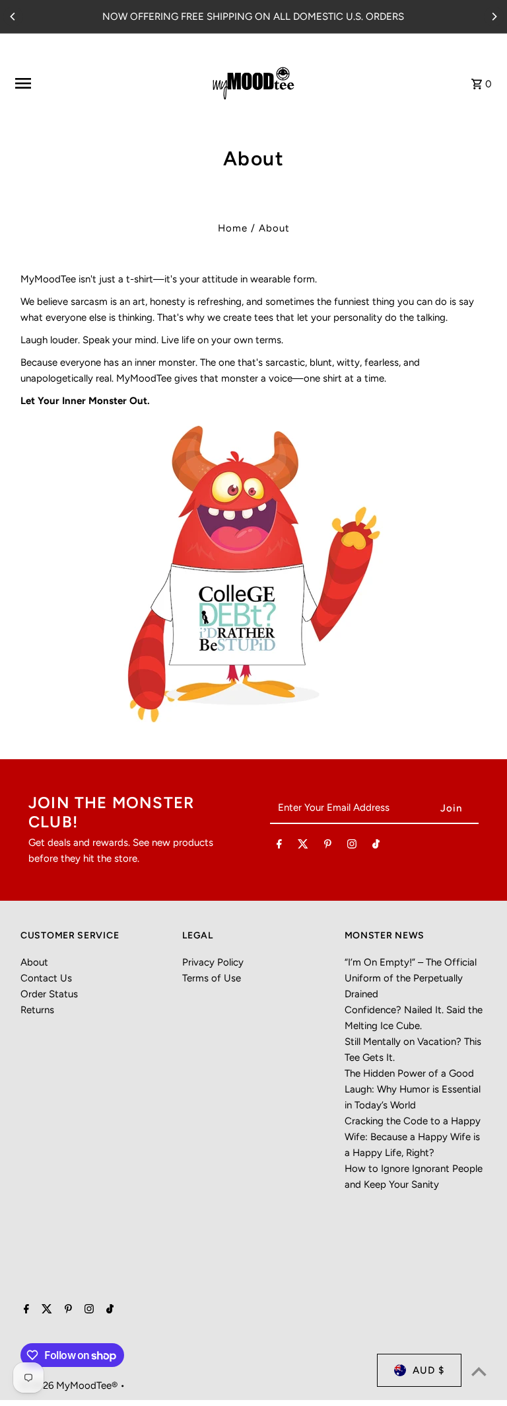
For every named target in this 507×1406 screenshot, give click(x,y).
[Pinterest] (327, 846)
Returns (37, 1010)
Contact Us (46, 978)
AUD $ (428, 1370)
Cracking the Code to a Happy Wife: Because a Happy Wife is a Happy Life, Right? (413, 1137)
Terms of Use (211, 978)
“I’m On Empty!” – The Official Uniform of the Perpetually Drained (411, 978)
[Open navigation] (96, 83)
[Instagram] (351, 846)
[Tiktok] (376, 846)
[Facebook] (279, 846)
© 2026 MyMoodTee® (70, 1385)
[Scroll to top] (479, 1371)
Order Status (49, 994)
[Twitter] (303, 846)
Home (233, 228)
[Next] (494, 16)
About (34, 962)
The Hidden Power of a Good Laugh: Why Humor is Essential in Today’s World (413, 1089)
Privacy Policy (213, 962)
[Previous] (13, 16)
